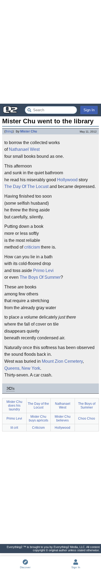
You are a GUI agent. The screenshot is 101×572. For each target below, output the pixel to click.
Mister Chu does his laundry (14, 405)
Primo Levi (43, 270)
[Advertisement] (50, 51)
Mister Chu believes (63, 418)
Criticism (38, 428)
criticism (32, 247)
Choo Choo (86, 418)
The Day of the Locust (38, 405)
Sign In (89, 110)
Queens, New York (22, 368)
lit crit (14, 428)
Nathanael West (24, 149)
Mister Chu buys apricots (38, 418)
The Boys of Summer (86, 405)
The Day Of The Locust (26, 186)
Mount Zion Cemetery (62, 361)
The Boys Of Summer (40, 277)
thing (9, 131)
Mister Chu (28, 131)
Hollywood (67, 179)
